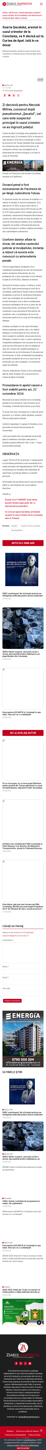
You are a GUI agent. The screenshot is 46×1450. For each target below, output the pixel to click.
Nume (5, 966)
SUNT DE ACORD (23, 1448)
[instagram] (20, 1363)
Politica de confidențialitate (15, 1435)
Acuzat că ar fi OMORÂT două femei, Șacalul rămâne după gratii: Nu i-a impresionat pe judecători (21, 503)
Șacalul (14, 526)
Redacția (10, 1431)
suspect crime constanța (30, 526)
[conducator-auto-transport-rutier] (23, 1326)
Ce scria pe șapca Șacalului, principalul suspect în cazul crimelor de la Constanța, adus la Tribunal (24, 515)
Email (5, 977)
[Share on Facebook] (4, 95)
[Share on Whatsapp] (13, 95)
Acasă (4, 13)
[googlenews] (30, 1363)
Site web (6, 988)
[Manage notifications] (41, 1431)
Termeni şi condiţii (13, 1445)
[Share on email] (9, 95)
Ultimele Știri (12, 1072)
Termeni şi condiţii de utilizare (27, 1431)
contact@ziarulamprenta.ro (28, 1417)
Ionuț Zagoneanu (16, 90)
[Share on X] (18, 95)
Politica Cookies (34, 1435)
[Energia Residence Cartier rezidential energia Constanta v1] (23, 1067)
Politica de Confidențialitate (29, 1445)
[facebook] (16, 1363)
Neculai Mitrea (17, 530)
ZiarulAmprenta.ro (30, 1440)
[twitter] (25, 1363)
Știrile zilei (13, 13)
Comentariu (7, 940)
